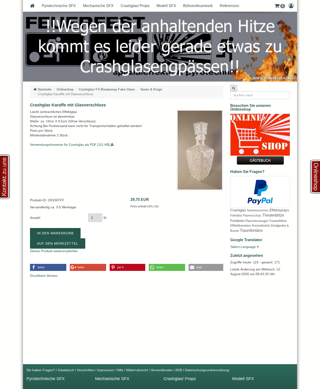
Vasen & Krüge (151, 89)
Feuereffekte (278, 221)
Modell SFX (166, 6)
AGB (178, 370)
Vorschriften (85, 370)
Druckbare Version (43, 275)
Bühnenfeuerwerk (198, 6)
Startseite (44, 89)
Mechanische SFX (98, 6)
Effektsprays (279, 210)
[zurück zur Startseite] (32, 6)
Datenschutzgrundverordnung (207, 370)
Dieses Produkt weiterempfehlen (54, 251)
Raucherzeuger (257, 221)
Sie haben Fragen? (40, 370)
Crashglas (238, 210)
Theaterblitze (273, 215)
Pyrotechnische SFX (59, 6)
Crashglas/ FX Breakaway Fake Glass (107, 89)
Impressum (105, 370)
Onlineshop (65, 89)
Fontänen (237, 221)
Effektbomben (240, 225)
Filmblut (236, 215)
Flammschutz (252, 215)
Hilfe (120, 370)
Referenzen (229, 6)
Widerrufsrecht (137, 370)
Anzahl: (35, 218)
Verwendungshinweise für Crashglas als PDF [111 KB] (70, 144)
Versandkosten (162, 370)
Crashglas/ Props (135, 6)
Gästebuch (66, 370)
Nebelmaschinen (258, 210)
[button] (280, 6)
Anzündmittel (261, 225)
